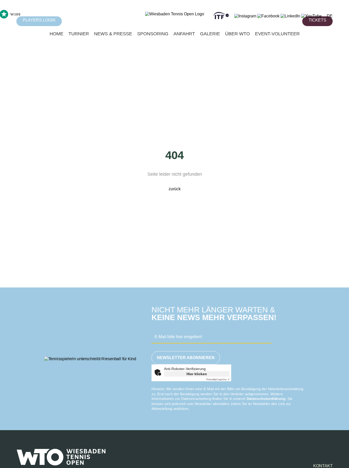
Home (56, 33)
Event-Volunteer (277, 33)
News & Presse (113, 33)
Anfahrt (184, 33)
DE (330, 16)
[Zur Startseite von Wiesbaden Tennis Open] (174, 14)
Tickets (317, 20)
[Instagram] (245, 16)
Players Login (39, 20)
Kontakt (323, 466)
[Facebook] (268, 16)
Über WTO (237, 33)
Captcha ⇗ (217, 379)
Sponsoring (152, 33)
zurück (175, 189)
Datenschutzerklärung (266, 399)
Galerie (210, 33)
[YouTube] (311, 16)
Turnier (78, 33)
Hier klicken (197, 374)
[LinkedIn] (290, 16)
